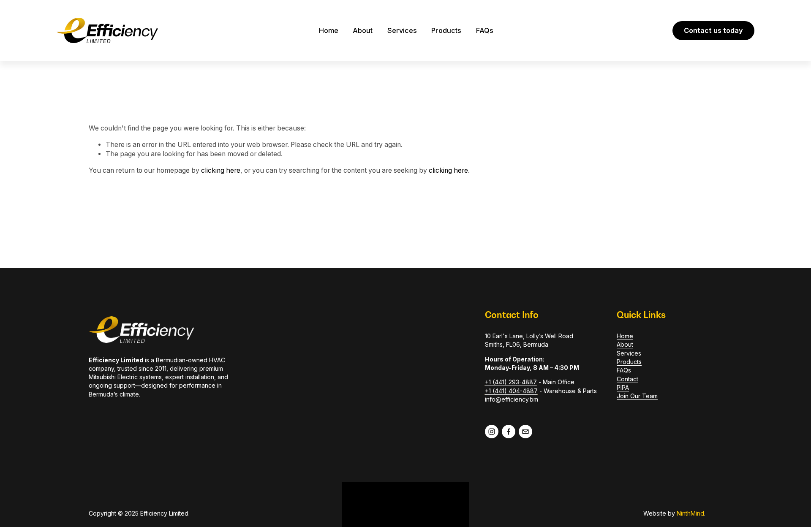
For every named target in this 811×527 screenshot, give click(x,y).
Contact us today (713, 30)
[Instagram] (491, 431)
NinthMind (690, 513)
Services (402, 30)
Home (328, 30)
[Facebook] (508, 431)
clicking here (220, 170)
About (363, 30)
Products (446, 30)
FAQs (484, 30)
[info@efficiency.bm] (525, 431)
